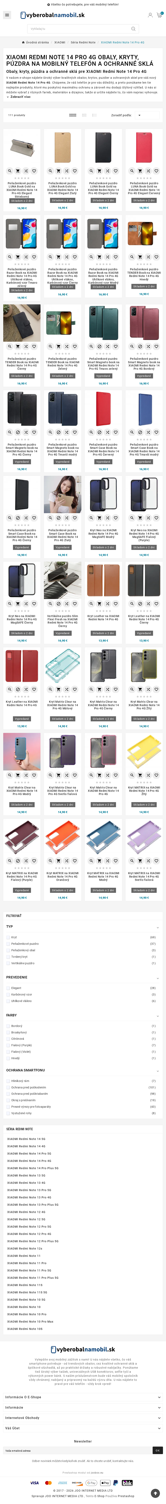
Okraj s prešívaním (83, 1100)
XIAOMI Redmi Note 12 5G (26, 1219)
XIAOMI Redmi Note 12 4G (26, 1212)
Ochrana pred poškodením (83, 1087)
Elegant (83, 988)
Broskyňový (83, 1032)
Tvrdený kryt (83, 956)
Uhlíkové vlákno (83, 1001)
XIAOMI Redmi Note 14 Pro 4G (29, 1160)
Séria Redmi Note (19, 1129)
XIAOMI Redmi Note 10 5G (26, 1299)
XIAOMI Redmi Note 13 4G (26, 1182)
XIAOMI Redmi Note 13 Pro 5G (29, 1190)
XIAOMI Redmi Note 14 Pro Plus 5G (33, 1168)
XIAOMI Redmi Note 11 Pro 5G (29, 1270)
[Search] (133, 29)
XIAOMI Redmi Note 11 (24, 1255)
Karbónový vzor (83, 994)
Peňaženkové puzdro (83, 943)
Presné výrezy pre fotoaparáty (83, 1106)
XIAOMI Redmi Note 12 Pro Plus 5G (33, 1241)
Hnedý (83, 1058)
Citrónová (83, 1038)
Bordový (83, 1026)
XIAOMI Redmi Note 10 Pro (27, 1314)
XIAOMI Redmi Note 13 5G (26, 1175)
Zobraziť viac (20, 97)
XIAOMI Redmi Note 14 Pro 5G (29, 1153)
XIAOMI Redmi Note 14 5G (26, 1139)
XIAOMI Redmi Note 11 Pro (27, 1263)
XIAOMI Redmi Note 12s (24, 1248)
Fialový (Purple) (83, 1045)
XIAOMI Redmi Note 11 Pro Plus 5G (33, 1277)
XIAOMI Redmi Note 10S (25, 1329)
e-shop (100, 1496)
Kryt (83, 937)
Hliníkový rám (83, 1081)
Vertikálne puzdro (83, 963)
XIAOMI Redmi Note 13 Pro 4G (29, 1197)
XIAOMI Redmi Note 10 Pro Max (30, 1321)
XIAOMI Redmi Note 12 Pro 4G (29, 1234)
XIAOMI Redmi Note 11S (25, 1285)
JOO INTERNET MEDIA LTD (64, 1496)
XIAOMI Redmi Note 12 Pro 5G (29, 1226)
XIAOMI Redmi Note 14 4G (26, 1146)
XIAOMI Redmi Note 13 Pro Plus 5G (33, 1204)
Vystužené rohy (83, 1113)
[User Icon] (150, 15)
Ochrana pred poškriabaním (83, 1093)
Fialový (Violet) (83, 1051)
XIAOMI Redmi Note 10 (24, 1307)
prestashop (126, 1496)
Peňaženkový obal (83, 950)
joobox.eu (97, 1472)
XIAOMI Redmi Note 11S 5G (27, 1292)
